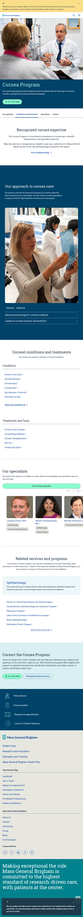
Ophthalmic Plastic (19, 624)
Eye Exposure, (15, 392)
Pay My (7, 776)
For (9, 840)
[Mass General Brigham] (11, 15)
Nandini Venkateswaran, (46, 522)
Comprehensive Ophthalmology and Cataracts (31, 606)
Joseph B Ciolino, (16, 521)
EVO (8, 443)
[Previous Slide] (73, 491)
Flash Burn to (12, 397)
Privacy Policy (14, 911)
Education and (15, 756)
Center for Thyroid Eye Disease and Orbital (29, 602)
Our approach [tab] (7, 114)
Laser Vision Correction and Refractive (28, 615)
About (7, 817)
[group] (16, 515)
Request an (14, 785)
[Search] (73, 15)
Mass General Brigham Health (21, 762)
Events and (11, 794)
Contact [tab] (55, 114)
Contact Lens (13, 374)
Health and (12, 803)
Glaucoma (15, 611)
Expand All (10, 308)
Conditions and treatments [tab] (27, 114)
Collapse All (20, 308)
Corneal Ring (14, 434)
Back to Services (11, 21)
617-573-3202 (13, 102)
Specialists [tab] (45, 114)
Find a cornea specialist (41, 486)
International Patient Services (38, 676)
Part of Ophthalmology (40, 153)
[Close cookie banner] (73, 903)
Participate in (13, 790)
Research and (16, 751)
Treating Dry (12, 447)
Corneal (12, 379)
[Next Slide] (78, 491)
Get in (8, 781)
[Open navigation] (79, 15)
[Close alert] (79, 3)
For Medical (14, 799)
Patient (9, 746)
